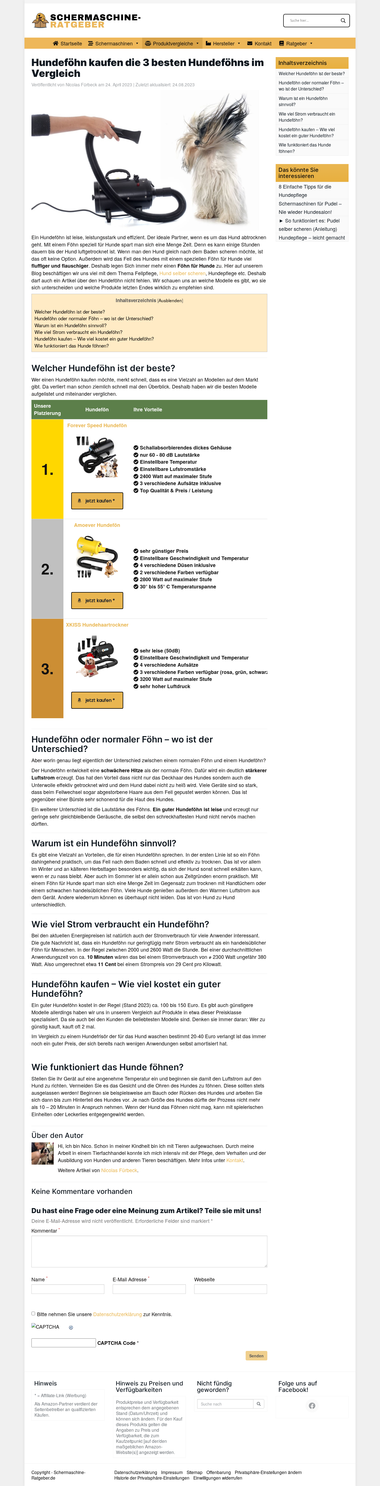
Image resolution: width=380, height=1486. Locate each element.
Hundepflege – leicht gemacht (312, 237)
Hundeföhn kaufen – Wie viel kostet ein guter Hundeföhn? (94, 338)
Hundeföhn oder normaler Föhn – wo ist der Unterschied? (95, 318)
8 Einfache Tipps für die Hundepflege (305, 190)
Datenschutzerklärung (117, 1314)
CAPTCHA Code (116, 1343)
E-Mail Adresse (131, 1279)
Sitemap (195, 1472)
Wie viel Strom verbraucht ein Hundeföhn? (78, 331)
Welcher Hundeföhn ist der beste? (69, 311)
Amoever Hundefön (97, 525)
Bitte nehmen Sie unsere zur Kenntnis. (104, 1314)
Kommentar (45, 1230)
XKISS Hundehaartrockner (97, 624)
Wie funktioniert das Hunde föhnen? (71, 345)
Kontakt (263, 43)
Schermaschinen (114, 43)
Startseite (71, 43)
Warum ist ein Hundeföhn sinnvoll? (70, 325)
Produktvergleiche (173, 43)
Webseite (204, 1279)
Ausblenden (170, 300)
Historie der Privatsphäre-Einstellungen (151, 1478)
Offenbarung (218, 1472)
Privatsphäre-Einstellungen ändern (268, 1472)
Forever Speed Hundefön (97, 425)
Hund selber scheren (182, 273)
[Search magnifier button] (343, 21)
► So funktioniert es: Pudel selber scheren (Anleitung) (309, 224)
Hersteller (224, 43)
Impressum (172, 1472)
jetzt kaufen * (99, 501)
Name (39, 1279)
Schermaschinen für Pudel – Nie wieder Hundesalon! (310, 207)
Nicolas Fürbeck (81, 84)
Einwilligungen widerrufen (217, 1478)
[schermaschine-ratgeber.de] (87, 20)
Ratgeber (296, 43)
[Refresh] (71, 1326)
